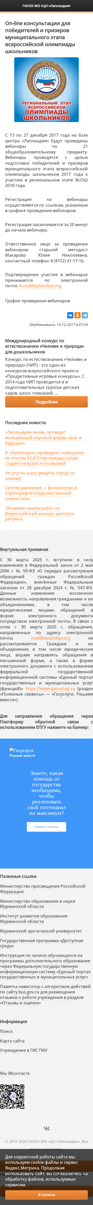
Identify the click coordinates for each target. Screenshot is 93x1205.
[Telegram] (85, 315)
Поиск (6, 1031)
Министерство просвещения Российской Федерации (43, 888)
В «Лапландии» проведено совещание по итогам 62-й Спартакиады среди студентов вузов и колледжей (44, 458)
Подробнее (46, 402)
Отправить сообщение (46, 826)
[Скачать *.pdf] (75, 300)
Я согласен (46, 1195)
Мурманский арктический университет (41, 931)
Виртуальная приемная (24, 549)
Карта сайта (12, 1041)
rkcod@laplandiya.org (39, 286)
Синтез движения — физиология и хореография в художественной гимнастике (41, 493)
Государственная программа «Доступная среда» (41, 943)
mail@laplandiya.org (51, 638)
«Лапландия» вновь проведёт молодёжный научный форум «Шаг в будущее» (43, 437)
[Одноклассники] (77, 315)
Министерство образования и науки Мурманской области (37, 903)
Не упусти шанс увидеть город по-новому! (40, 475)
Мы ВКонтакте (15, 1073)
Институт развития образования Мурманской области (33, 918)
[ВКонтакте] (70, 315)
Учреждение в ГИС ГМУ (24, 1050)
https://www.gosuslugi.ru (50, 688)
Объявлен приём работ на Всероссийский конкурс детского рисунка (39, 513)
